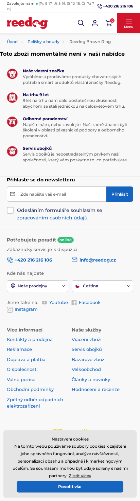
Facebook (90, 302)
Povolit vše (70, 486)
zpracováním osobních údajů (52, 218)
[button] (81, 23)
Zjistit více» (80, 475)
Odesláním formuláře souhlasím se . (59, 214)
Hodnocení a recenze (96, 389)
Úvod (12, 41)
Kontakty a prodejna (30, 339)
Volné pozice (21, 379)
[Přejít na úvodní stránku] (27, 23)
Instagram (26, 309)
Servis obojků (87, 349)
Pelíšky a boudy (43, 41)
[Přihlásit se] (95, 23)
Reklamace (19, 349)
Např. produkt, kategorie (50, 37)
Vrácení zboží (87, 339)
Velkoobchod (86, 369)
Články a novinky (91, 379)
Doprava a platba (26, 359)
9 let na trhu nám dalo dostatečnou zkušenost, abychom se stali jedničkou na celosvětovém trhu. (74, 103)
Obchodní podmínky (30, 389)
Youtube (58, 302)
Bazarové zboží (89, 359)
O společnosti (22, 369)
